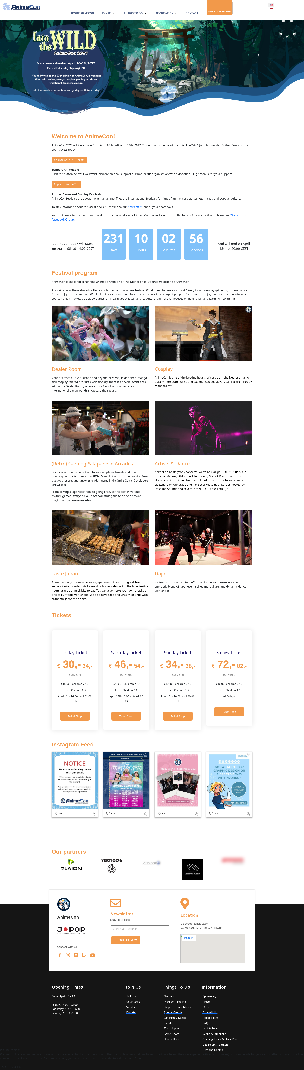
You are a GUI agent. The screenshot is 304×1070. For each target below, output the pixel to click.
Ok (4, 1067)
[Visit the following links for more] (59, 955)
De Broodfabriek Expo (194, 924)
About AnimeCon (82, 13)
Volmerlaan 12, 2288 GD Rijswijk (201, 928)
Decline (16, 1067)
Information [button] (164, 13)
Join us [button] (106, 13)
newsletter (135, 207)
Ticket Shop (75, 716)
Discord (235, 215)
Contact (192, 13)
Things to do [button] (133, 13)
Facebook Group (63, 219)
